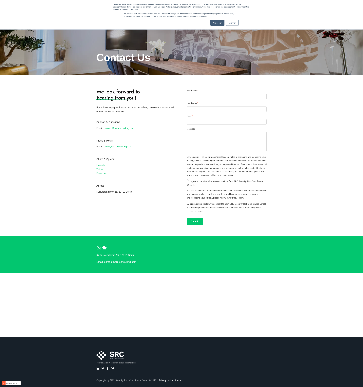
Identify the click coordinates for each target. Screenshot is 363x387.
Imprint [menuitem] (178, 380)
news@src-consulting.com (118, 146)
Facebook (101, 173)
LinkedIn (100, 165)
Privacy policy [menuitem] (166, 380)
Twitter (100, 169)
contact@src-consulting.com (119, 128)
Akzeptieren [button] (217, 23)
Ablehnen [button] (232, 23)
